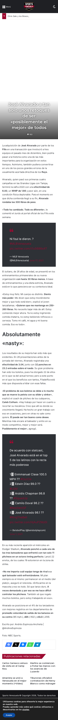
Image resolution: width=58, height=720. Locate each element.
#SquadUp (20, 498)
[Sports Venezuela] (29, 6)
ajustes (25, 709)
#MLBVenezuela (20, 243)
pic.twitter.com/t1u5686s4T (28, 248)
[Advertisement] (29, 49)
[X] (15, 644)
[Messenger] (22, 644)
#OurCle (26, 479)
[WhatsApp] (29, 644)
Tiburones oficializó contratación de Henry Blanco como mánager (42, 681)
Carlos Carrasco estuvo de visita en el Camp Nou (15, 666)
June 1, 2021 (16, 534)
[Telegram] (36, 644)
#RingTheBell (18, 517)
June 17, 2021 (36, 260)
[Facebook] (8, 644)
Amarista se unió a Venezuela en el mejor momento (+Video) (14, 681)
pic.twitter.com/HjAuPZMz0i (28, 522)
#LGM (14, 488)
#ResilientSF (18, 508)
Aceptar (9, 715)
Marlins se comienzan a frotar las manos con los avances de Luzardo (42, 667)
